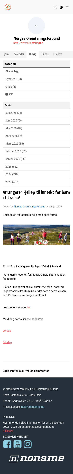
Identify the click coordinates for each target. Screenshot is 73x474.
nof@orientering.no (32, 406)
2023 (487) (12, 182)
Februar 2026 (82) (16, 151)
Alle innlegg (12, 71)
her (29, 307)
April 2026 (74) (14, 136)
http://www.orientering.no (28, 43)
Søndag (7, 342)
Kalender (19, 54)
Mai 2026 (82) (13, 128)
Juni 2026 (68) (14, 120)
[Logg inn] (61, 7)
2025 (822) (12, 166)
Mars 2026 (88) (14, 143)
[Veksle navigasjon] (67, 7)
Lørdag (7, 330)
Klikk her (8, 430)
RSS (11, 94)
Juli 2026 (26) (13, 112)
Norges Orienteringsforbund (29, 206)
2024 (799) (12, 174)
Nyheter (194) (13, 79)
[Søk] (55, 7)
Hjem (6, 54)
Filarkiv (57, 54)
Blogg (32, 54)
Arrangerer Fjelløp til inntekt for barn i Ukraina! (36, 195)
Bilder (44, 54)
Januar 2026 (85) (15, 159)
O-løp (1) (10, 86)
